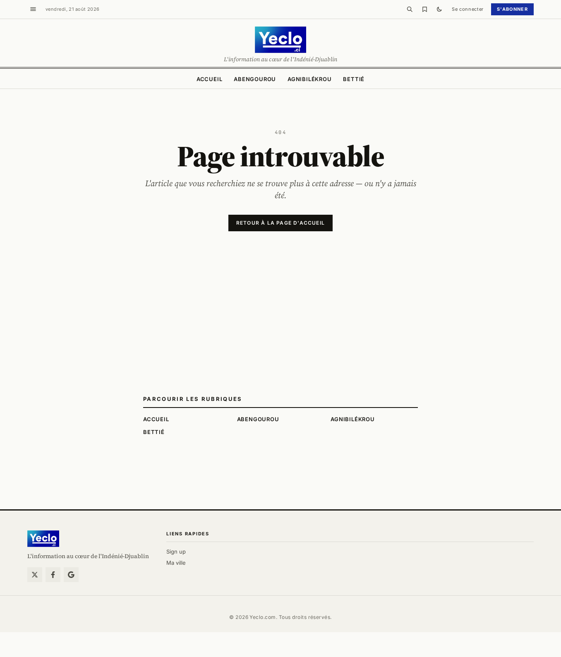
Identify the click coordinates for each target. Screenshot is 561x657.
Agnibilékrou (309, 79)
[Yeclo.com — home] (280, 39)
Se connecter (468, 9)
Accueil (209, 79)
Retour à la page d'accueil (280, 223)
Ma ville (176, 562)
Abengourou (255, 79)
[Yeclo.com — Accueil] (43, 538)
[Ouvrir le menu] (33, 9)
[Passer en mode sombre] (439, 9)
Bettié (353, 79)
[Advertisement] (280, 333)
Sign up (176, 551)
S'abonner (512, 9)
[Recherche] (409, 9)
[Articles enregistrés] (424, 9)
